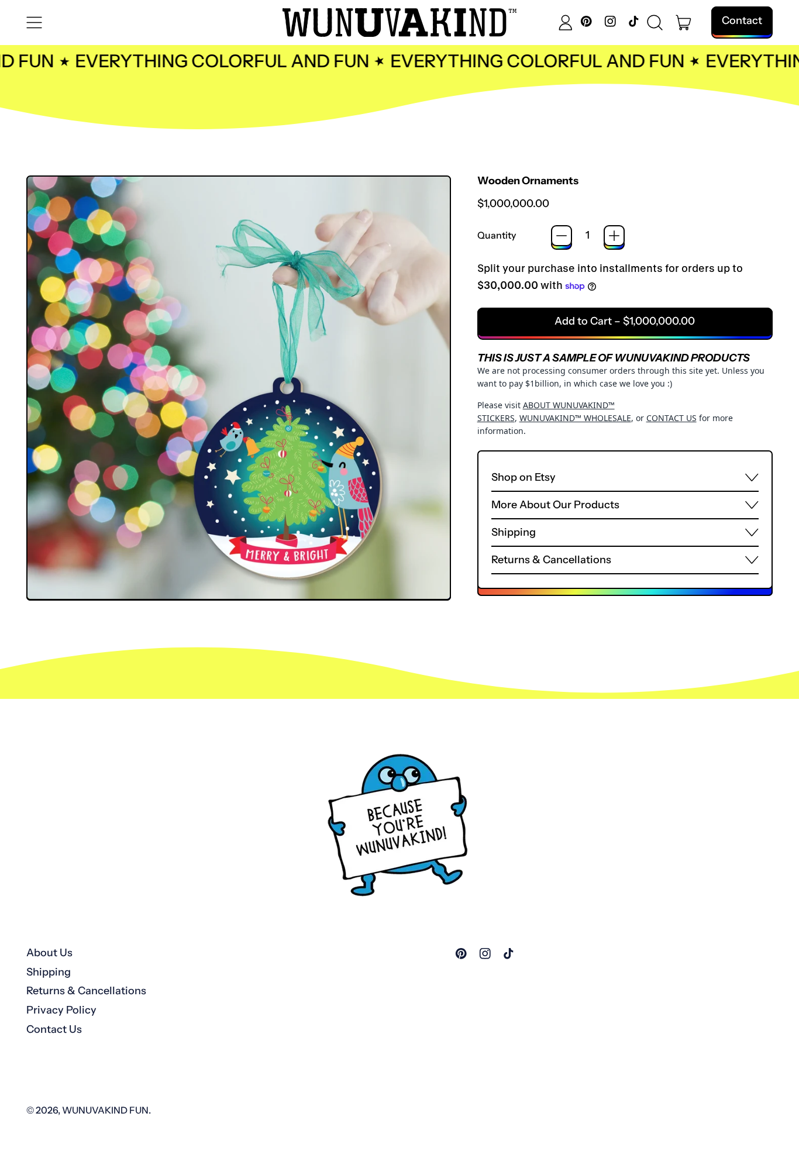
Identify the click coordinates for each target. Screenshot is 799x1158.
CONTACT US (671, 417)
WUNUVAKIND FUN (105, 1110)
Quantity (496, 235)
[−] (561, 235)
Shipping (48, 972)
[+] (614, 235)
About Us (49, 952)
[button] (655, 22)
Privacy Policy (61, 1010)
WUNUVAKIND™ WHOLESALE (575, 417)
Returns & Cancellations (86, 990)
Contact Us (54, 1029)
